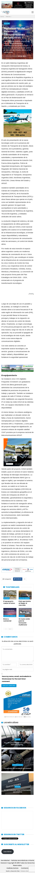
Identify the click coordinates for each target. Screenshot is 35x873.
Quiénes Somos (12, 868)
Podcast (17, 739)
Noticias (6, 23)
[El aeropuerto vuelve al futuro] (9, 594)
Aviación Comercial (9, 616)
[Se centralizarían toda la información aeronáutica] (17, 784)
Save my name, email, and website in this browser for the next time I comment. (16, 678)
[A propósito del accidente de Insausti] (17, 760)
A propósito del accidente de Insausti (17, 768)
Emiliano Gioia (25, 871)
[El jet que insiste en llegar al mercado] (25, 594)
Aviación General (24, 598)
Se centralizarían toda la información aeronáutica (17, 791)
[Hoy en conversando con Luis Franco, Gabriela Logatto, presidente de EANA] (17, 737)
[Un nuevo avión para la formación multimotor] (25, 612)
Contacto (24, 868)
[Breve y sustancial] (9, 612)
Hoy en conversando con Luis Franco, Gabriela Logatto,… (17, 744)
